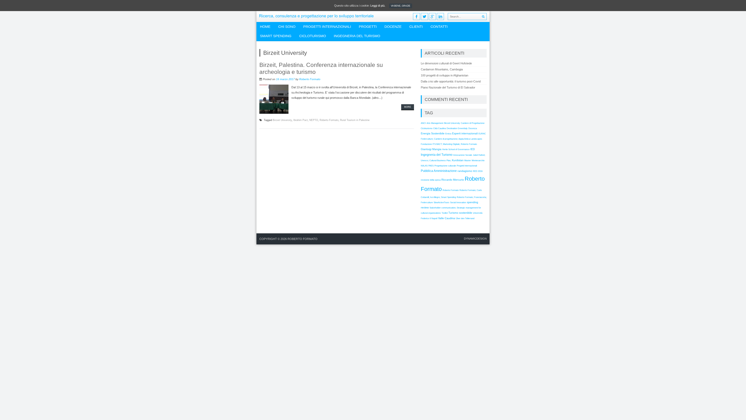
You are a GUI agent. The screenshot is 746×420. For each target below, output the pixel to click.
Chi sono (286, 27)
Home (265, 27)
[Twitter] (424, 16)
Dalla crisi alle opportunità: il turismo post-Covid (451, 81)
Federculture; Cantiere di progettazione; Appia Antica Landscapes (451, 139)
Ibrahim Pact (300, 120)
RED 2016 (478, 171)
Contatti (439, 27)
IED (472, 149)
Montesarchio (478, 160)
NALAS (424, 165)
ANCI (423, 123)
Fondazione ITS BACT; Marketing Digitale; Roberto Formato (449, 144)
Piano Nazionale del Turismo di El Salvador (448, 87)
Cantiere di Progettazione (473, 123)
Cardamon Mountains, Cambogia (442, 69)
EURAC (482, 133)
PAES (431, 165)
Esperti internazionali (465, 133)
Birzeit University (282, 120)
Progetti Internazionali (467, 165)
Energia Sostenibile (432, 133)
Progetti (368, 27)
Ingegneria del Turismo (436, 154)
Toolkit (445, 213)
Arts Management (435, 123)
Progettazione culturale (445, 165)
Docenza (472, 128)
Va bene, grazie (400, 5)
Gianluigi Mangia (431, 149)
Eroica (448, 133)
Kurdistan (458, 160)
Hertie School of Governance (456, 149)
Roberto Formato (309, 79)
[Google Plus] (432, 16)
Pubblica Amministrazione (439, 170)
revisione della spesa (431, 180)
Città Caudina (439, 128)
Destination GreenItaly (457, 128)
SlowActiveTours (441, 202)
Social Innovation (458, 202)
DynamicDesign (475, 238)
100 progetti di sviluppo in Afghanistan (444, 75)
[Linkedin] (440, 16)
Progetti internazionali (327, 27)
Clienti (416, 27)
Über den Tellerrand (465, 218)
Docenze (393, 27)
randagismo (465, 170)
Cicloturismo (312, 36)
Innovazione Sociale (462, 155)
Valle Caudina (446, 218)
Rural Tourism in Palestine (355, 120)
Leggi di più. (377, 5)
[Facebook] (416, 16)
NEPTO (313, 120)
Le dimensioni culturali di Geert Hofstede (446, 63)
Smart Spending (275, 36)
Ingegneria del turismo (357, 36)
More (407, 107)
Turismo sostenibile (460, 212)
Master (467, 160)
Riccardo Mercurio (452, 179)
